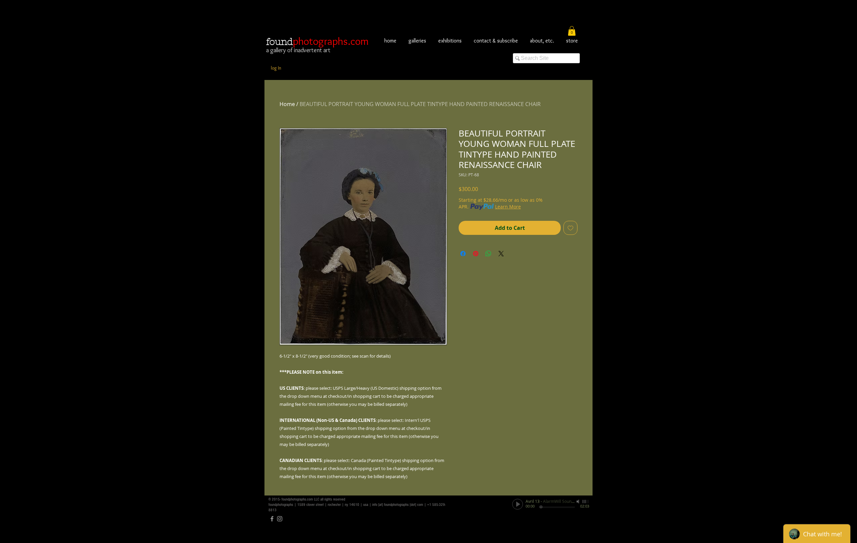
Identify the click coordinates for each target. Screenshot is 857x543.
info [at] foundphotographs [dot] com (397, 505)
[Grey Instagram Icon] (279, 518)
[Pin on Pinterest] (476, 254)
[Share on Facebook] (463, 254)
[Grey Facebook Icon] (272, 518)
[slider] (585, 501)
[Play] (518, 504)
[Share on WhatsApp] (488, 254)
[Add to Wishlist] (570, 228)
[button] (572, 31)
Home (287, 104)
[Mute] (578, 501)
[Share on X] (501, 254)
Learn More (508, 206)
